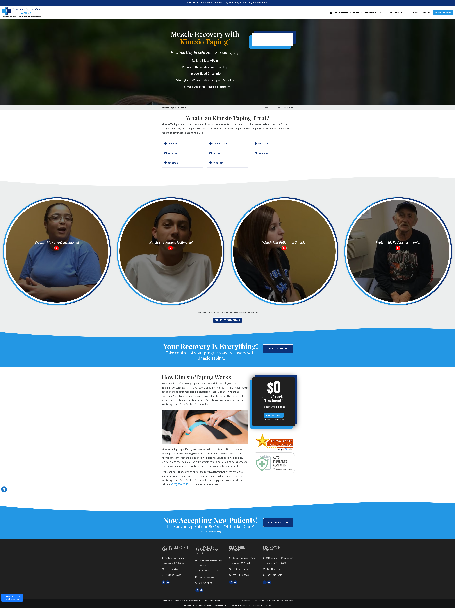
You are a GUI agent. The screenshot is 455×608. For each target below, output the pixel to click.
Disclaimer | (280, 600)
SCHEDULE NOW (274, 415)
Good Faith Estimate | (257, 600)
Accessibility (289, 600)
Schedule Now (443, 12)
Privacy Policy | (270, 600)
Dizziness (262, 152)
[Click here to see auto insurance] (273, 462)
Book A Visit (277, 348)
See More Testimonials (227, 320)
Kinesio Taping (288, 107)
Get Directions (173, 569)
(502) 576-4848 (179, 484)
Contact (427, 13)
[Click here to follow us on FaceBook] (163, 582)
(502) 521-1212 (207, 583)
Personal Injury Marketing (212, 600)
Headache (263, 143)
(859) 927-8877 (275, 575)
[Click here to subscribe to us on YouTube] (168, 582)
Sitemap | (245, 600)
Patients (406, 13)
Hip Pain (216, 152)
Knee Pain (217, 162)
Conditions (356, 13)
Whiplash (172, 143)
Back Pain (172, 162)
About (416, 13)
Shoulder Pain (220, 143)
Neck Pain (172, 152)
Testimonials (391, 13)
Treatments (341, 13)
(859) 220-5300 (241, 575)
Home (267, 107)
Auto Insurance (373, 13)
